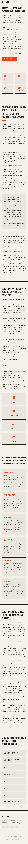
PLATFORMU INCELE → (9, 58)
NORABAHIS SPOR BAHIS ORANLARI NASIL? (11, 752)
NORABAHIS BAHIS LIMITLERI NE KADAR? (13, 766)
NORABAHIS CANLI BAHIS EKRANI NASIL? (11, 773)
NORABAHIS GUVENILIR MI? (12, 801)
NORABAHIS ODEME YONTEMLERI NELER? (13, 787)
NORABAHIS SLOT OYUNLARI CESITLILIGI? (12, 780)
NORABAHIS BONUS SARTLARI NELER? (12, 794)
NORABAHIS (6, 2)
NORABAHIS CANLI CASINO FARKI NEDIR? (11, 759)
